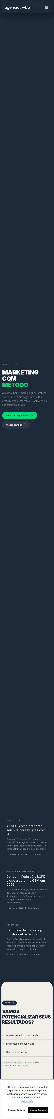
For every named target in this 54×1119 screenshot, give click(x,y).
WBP (4, 365)
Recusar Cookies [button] (16, 1110)
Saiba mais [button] (27, 1101)
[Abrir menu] (47, 7)
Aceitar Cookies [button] (38, 1110)
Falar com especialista (17, 415)
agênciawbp (17, 7)
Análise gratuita (14, 425)
